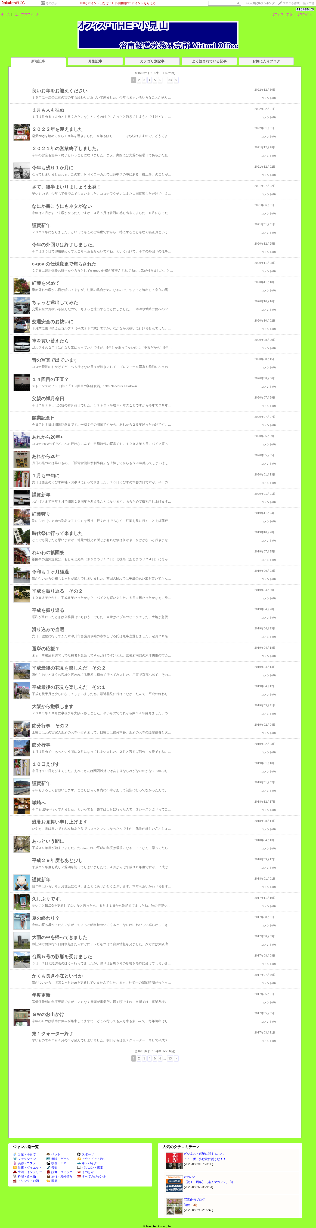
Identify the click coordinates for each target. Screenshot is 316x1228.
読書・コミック (61, 1172)
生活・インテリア (30, 1172)
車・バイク (89, 1163)
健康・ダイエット (30, 1167)
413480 (303, 9)
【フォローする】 (283, 14)
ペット (55, 1154)
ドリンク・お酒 (28, 1181)
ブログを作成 (291, 3)
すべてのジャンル (94, 1176)
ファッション (27, 1159)
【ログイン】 (305, 14)
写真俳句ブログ (194, 1199)
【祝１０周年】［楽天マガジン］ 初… (210, 1182)
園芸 (54, 1181)
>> (260, 3)
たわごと (190, 1176)
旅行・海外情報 (61, 1176)
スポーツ (88, 1154)
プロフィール (30, 14)
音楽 (54, 1167)
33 (170, 80)
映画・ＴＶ (58, 1163)
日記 (15, 14)
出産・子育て (27, 1154)
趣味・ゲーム (60, 1159)
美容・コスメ (27, 1163)
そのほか (51, 3)
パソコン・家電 (92, 1167)
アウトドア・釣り (94, 1159)
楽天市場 (308, 3)
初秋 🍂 (190, 1205)
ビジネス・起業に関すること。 (205, 1153)
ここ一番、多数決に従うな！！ (205, 1159)
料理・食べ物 (27, 1176)
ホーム (5, 14)
